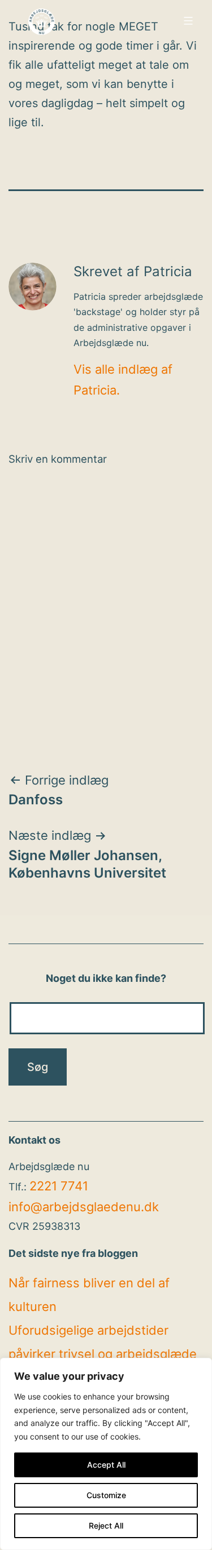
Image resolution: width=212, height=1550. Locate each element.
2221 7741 (58, 1186)
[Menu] (187, 20)
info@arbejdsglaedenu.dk (83, 1206)
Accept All (106, 1464)
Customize (106, 1495)
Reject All (106, 1525)
